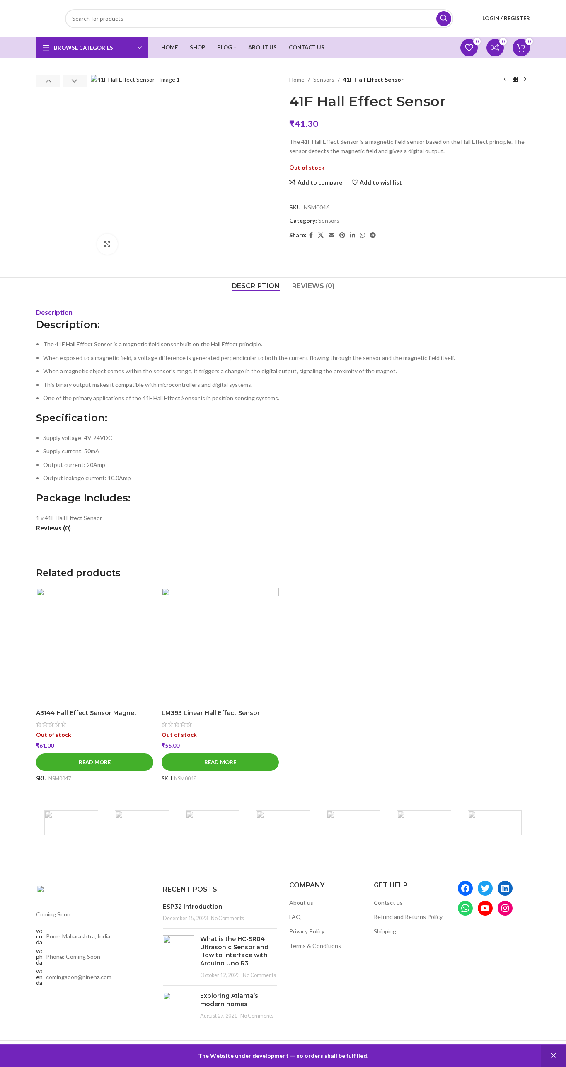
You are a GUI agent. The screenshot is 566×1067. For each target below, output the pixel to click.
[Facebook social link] (311, 235)
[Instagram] (505, 908)
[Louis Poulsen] (212, 822)
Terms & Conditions (315, 945)
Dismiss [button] (553, 1056)
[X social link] (320, 235)
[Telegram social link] (373, 235)
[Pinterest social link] (342, 235)
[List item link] (93, 956)
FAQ (295, 916)
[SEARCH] (443, 18)
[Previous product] (505, 80)
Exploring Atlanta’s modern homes (229, 1000)
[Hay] (424, 822)
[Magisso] (141, 822)
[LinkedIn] (505, 888)
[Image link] (71, 892)
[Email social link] (331, 235)
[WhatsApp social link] (363, 235)
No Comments (227, 918)
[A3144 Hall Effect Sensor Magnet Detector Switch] (94, 646)
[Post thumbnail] (178, 957)
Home (297, 79)
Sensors (323, 79)
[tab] (256, 285)
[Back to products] (515, 80)
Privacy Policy (306, 931)
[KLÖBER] (283, 822)
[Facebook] (465, 888)
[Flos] (495, 822)
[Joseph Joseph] (353, 822)
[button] (48, 81)
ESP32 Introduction (193, 906)
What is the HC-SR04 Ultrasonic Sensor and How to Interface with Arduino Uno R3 (234, 951)
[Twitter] (485, 888)
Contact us (388, 902)
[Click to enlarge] (107, 244)
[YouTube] (485, 908)
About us (301, 902)
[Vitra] (71, 822)
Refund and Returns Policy (408, 916)
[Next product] (525, 80)
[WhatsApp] (465, 908)
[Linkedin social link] (353, 235)
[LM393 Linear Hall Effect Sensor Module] (220, 646)
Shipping (385, 931)
